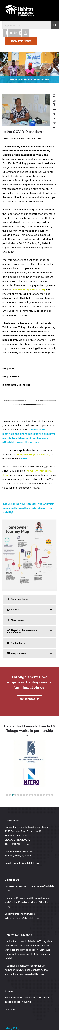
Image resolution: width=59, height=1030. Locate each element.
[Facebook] (4, 33)
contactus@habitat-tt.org (25, 863)
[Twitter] (9, 33)
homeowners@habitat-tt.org (28, 289)
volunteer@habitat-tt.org (26, 918)
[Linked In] (14, 33)
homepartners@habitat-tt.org (33, 454)
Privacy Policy (12, 1028)
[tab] (29, 599)
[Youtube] (23, 33)
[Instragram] (19, 33)
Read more (11, 1009)
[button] (7, 795)
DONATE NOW (21, 41)
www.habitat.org (34, 974)
